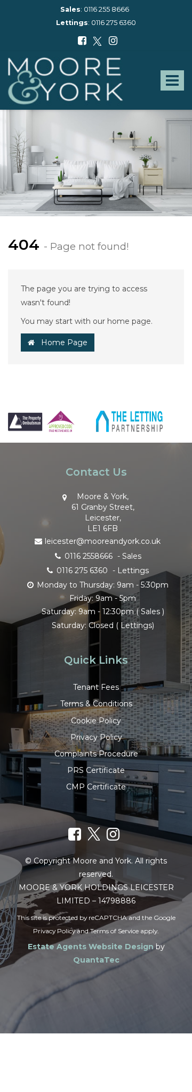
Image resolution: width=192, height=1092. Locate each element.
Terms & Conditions (96, 703)
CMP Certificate (96, 787)
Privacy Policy (96, 737)
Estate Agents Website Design (91, 946)
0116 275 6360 (113, 23)
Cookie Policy (96, 721)
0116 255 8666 (106, 9)
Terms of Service (114, 931)
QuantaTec (96, 960)
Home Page (61, 342)
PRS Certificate (96, 770)
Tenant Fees (96, 687)
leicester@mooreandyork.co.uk (103, 541)
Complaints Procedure (96, 754)
